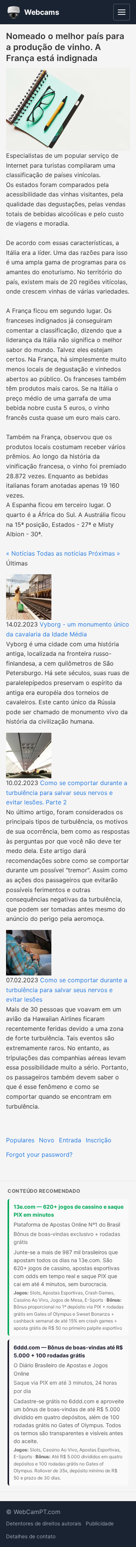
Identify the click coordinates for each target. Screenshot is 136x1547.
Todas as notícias (62, 553)
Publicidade (100, 1523)
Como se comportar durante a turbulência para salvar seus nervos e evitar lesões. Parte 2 (66, 792)
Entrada (70, 1140)
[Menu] (121, 12)
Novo (46, 1140)
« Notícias (20, 553)
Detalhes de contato (31, 1536)
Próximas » (104, 553)
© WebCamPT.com (33, 1512)
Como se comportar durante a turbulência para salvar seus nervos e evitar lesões (66, 989)
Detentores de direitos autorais (43, 1523)
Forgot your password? (39, 1154)
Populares (20, 1140)
